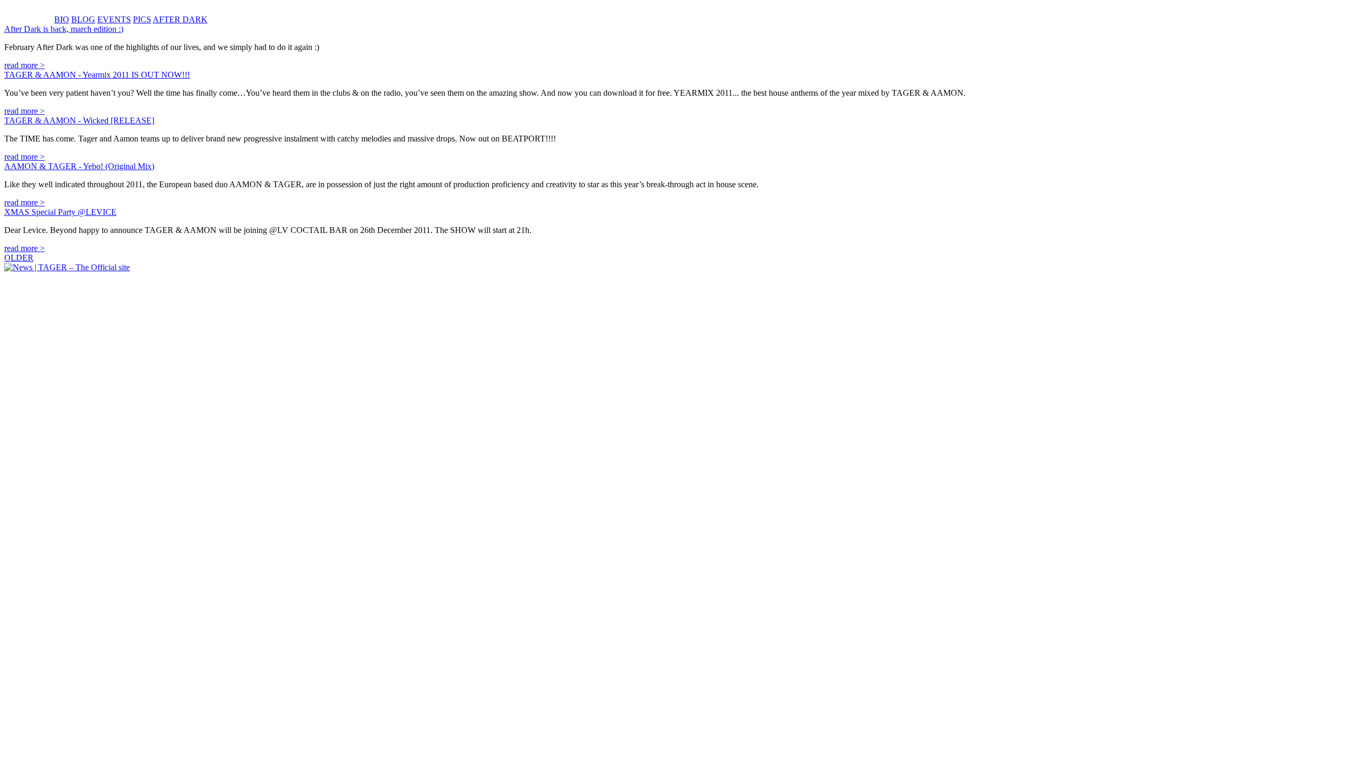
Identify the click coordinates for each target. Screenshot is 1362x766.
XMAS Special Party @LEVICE (60, 212)
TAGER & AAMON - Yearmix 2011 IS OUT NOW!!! (97, 74)
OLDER (19, 257)
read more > (24, 65)
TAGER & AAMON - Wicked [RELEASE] (79, 120)
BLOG (83, 19)
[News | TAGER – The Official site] (67, 267)
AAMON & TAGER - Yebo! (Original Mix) (79, 166)
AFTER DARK (180, 19)
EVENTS (114, 19)
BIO (61, 19)
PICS (142, 19)
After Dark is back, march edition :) (63, 29)
